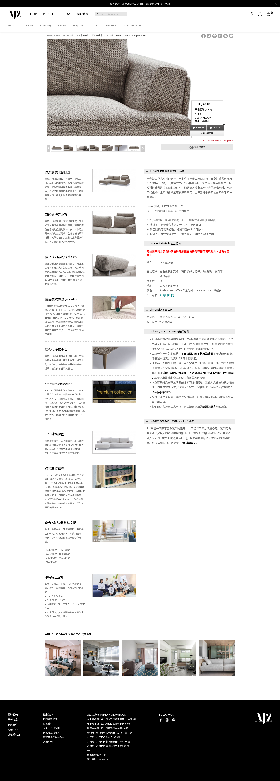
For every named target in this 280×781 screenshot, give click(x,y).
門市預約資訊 (50, 719)
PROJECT (49, 14)
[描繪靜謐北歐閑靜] (101, 658)
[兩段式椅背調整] (114, 213)
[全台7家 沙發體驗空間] (114, 522)
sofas (11, 25)
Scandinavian (132, 25)
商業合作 (13, 725)
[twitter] (209, 36)
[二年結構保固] (114, 433)
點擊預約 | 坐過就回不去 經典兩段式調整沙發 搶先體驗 (140, 4)
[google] (220, 36)
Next (143, 148)
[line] (231, 36)
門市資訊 (252, 14)
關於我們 (13, 715)
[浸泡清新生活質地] (178, 658)
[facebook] (203, 36)
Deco (96, 25)
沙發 (58, 36)
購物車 (268, 14)
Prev (48, 148)
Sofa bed (27, 25)
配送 (205, 407)
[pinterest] (214, 36)
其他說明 (48, 742)
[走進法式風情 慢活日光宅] (140, 658)
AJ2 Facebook (160, 720)
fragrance (79, 25)
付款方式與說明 (51, 728)
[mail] (225, 36)
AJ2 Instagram (167, 720)
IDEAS (66, 14)
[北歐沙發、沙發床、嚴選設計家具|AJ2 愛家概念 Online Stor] (14, 14)
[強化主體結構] (114, 467)
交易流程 (48, 724)
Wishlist (217, 128)
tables (62, 25)
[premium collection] (114, 383)
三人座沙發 (68, 36)
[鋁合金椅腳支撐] (114, 349)
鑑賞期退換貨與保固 (53, 737)
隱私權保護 (14, 735)
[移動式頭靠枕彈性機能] (114, 256)
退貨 (213, 407)
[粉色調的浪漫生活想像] (63, 658)
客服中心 (13, 730)
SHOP (33, 14)
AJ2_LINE (173, 720)
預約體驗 (82, 14)
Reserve (200, 128)
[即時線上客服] (114, 576)
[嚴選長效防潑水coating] (114, 298)
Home (50, 36)
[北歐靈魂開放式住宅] (217, 658)
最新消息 (13, 720)
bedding (45, 25)
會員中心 (260, 14)
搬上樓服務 (199, 147)
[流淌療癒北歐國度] (114, 171)
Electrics (111, 25)
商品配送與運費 (51, 733)
